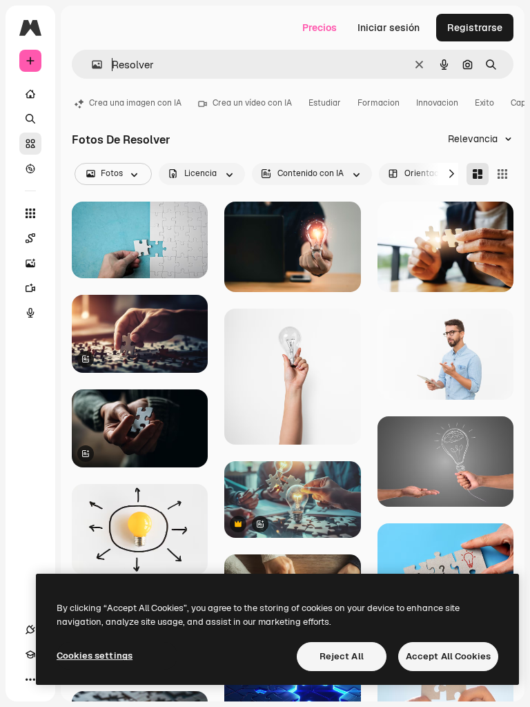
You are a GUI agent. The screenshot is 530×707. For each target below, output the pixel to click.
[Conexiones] (30, 630)
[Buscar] (30, 119)
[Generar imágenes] (30, 263)
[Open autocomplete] (91, 64)
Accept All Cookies (448, 656)
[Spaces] (30, 238)
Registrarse (474, 27)
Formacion (378, 102)
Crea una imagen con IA (135, 102)
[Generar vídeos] (30, 288)
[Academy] (30, 654)
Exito (484, 102)
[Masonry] (478, 174)
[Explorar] (30, 168)
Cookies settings (94, 655)
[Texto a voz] (30, 313)
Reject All (342, 656)
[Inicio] (30, 94)
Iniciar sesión (388, 27)
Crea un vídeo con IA (252, 102)
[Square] (502, 174)
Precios (319, 27)
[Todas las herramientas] (30, 213)
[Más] (30, 679)
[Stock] (30, 144)
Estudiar (324, 102)
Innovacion (437, 102)
